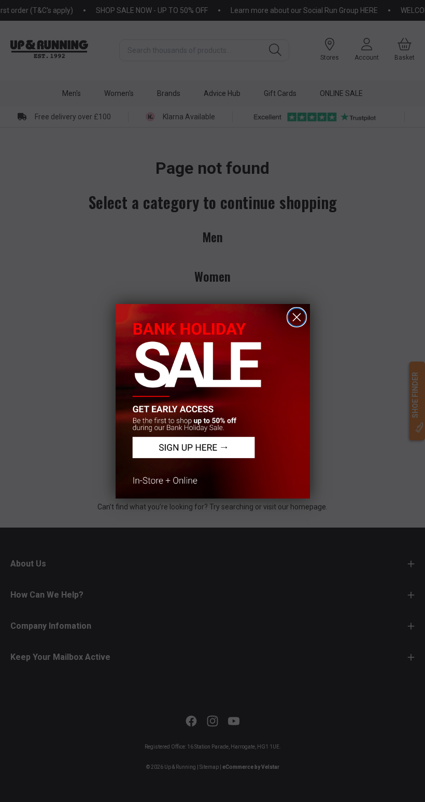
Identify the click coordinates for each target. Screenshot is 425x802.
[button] (213, 401)
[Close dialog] (297, 317)
